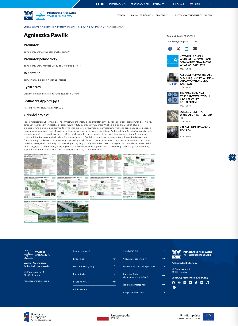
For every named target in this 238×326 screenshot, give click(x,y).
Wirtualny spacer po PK (135, 259)
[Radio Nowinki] (207, 282)
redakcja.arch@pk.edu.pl (37, 281)
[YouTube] (179, 282)
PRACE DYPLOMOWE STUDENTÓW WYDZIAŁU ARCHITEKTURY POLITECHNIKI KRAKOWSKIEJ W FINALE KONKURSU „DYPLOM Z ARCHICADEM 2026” (195, 98)
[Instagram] (184, 282)
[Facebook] (97, 4)
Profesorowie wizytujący (187, 15)
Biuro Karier (79, 274)
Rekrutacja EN (140, 4)
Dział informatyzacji (83, 266)
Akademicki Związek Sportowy (138, 266)
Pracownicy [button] (162, 15)
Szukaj (179, 4)
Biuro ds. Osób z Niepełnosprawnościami (135, 275)
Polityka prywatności (133, 292)
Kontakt (158, 4)
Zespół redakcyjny (82, 251)
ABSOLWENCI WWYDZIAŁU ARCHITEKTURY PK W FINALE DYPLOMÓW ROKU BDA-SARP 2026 (197, 79)
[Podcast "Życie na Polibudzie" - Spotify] (174, 287)
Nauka (134, 15)
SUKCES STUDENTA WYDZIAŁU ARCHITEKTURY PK (196, 114)
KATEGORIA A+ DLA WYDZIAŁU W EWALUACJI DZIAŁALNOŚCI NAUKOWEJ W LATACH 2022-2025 (196, 61)
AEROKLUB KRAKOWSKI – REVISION (195, 129)
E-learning (78, 259)
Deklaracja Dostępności (134, 284)
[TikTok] (196, 282)
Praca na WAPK (81, 281)
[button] (170, 48)
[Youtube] (102, 4)
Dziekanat (145, 15)
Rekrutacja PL (117, 4)
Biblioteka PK (80, 289)
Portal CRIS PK (130, 251)
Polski (196, 4)
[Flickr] (201, 282)
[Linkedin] (190, 282)
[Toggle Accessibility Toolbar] (232, 157)
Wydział (121, 15)
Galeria (208, 15)
